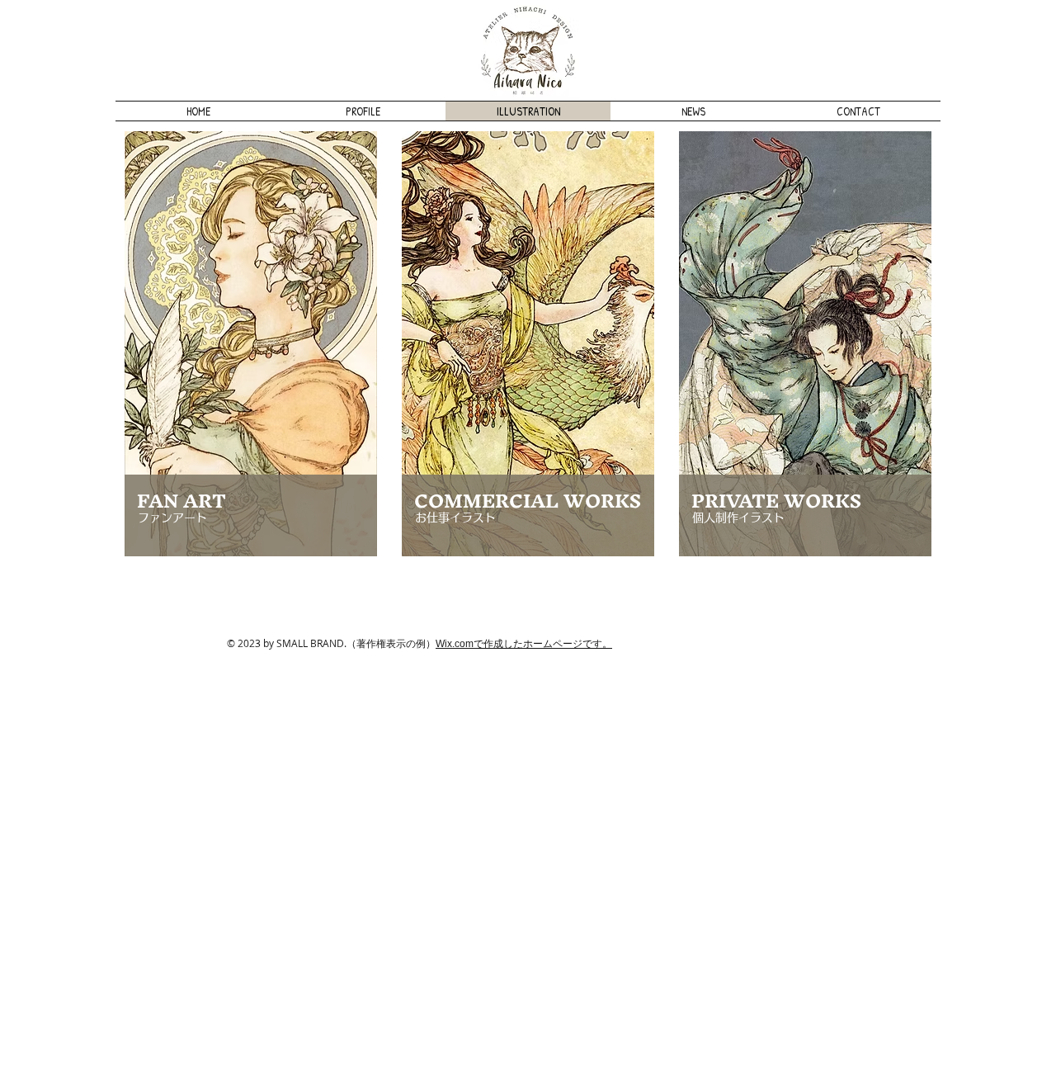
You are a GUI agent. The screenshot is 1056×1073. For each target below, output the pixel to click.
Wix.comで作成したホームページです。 (524, 644)
